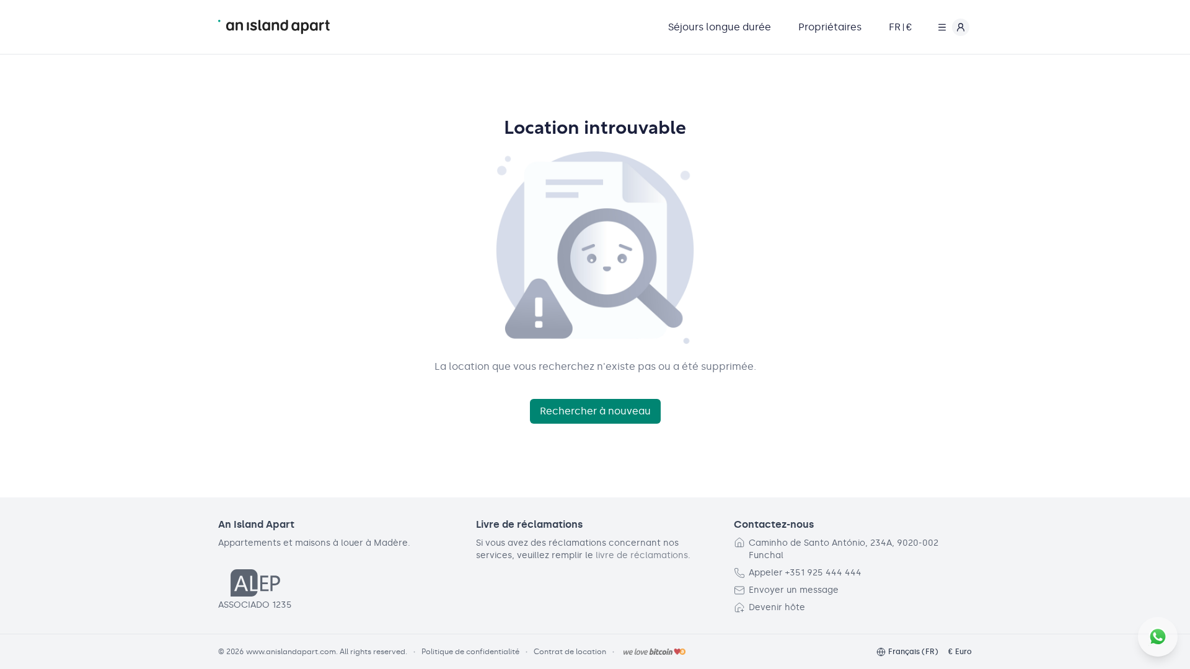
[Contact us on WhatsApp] (1158, 637)
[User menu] (951, 27)
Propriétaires (830, 27)
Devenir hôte (777, 607)
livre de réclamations (642, 555)
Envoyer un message (794, 590)
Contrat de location (570, 651)
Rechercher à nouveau (595, 411)
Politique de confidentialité (470, 651)
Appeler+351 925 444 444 (805, 572)
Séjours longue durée (719, 27)
